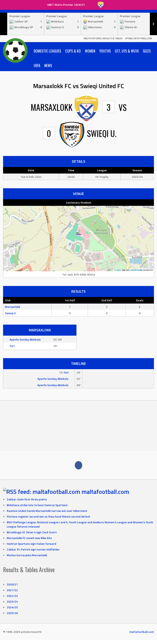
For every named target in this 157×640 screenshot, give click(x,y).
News (48, 65)
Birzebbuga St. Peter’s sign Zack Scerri (32, 532)
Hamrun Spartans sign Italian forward (31, 543)
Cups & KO (73, 51)
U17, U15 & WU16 (127, 51)
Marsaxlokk (12, 307)
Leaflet (118, 270)
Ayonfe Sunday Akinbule (25, 339)
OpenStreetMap (137, 270)
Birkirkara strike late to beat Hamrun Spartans (37, 505)
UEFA (37, 65)
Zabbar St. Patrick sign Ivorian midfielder (33, 549)
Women (90, 51)
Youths (105, 51)
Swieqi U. (10, 313)
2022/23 (12, 596)
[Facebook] (78, 465)
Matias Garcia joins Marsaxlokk (27, 555)
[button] (78, 234)
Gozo (147, 51)
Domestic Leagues (47, 51)
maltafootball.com (105, 491)
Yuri (12, 346)
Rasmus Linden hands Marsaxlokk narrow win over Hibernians (47, 511)
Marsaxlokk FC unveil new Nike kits (29, 538)
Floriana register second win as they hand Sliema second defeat (48, 516)
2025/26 (12, 613)
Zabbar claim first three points (27, 499)
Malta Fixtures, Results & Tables (103, 38)
